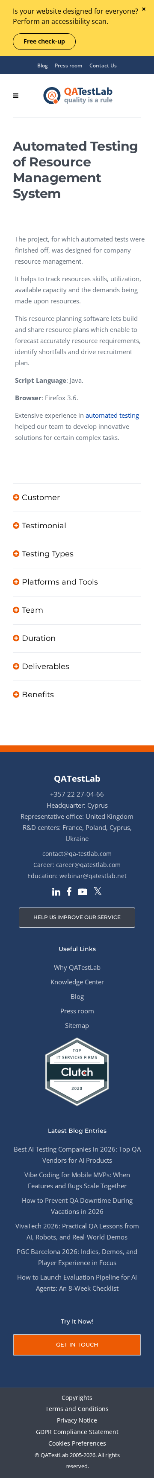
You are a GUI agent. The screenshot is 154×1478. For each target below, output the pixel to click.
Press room (68, 65)
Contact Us (103, 65)
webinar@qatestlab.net (93, 876)
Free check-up (44, 41)
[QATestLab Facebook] (69, 892)
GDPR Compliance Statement (77, 1432)
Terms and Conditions (77, 1409)
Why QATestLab (77, 967)
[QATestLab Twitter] (97, 892)
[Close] (143, 10)
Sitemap (77, 1025)
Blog (42, 65)
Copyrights (77, 1398)
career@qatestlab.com (88, 865)
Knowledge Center (77, 982)
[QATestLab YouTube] (82, 892)
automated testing (112, 415)
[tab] (77, 497)
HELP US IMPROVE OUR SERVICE (77, 917)
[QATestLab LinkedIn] (56, 892)
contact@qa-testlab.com (77, 854)
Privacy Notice (77, 1420)
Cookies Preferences (77, 1443)
